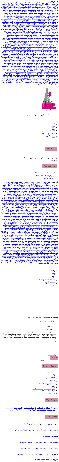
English (53, 137)
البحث (54, 357)
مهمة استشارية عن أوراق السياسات (32, 50)
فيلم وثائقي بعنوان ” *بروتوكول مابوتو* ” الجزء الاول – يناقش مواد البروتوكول (38, 442)
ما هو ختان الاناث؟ (27, 60)
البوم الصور (52, 380)
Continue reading (52, 355)
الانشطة (53, 123)
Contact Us (54, 160)
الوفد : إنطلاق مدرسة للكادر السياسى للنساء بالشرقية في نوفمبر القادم (28, 22)
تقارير (2, 407)
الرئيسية (53, 121)
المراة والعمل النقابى (50, 76)
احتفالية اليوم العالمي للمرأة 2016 (18, 57)
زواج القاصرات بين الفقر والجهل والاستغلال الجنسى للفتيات (30, 76)
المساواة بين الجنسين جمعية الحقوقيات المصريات (18, 45)
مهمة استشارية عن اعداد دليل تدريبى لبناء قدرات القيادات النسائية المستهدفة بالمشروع (30, 48)
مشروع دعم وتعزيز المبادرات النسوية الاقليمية (43, 389)
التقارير (53, 126)
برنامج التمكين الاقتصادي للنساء (21, 66)
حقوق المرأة (33, 410)
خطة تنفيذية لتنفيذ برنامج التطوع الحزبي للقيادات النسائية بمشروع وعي (37, 36)
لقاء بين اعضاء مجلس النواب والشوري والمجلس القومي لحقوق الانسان (35, 8)
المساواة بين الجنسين (49, 134)
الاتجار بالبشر (54, 408)
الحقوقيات (45, 407)
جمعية (57, 409)
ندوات (10, 409)
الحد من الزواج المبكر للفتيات (36, 66)
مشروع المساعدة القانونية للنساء (42, 82)
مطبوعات (52, 392)
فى (28, 410)
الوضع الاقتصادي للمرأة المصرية (14, 60)
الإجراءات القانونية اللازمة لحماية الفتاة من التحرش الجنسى (21, 58)
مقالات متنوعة (51, 130)
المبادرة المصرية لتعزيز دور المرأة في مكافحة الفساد (25, 78)
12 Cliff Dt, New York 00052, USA (45, 175)
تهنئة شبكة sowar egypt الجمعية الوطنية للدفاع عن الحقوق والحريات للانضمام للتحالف (36, 430)
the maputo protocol (50, 372)
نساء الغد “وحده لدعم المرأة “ (37, 64)
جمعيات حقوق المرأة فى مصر (47, 321)
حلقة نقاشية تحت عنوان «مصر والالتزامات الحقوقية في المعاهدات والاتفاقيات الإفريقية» (36, 454)
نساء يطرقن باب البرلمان (49, 66)
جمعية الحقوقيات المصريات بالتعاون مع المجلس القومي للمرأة (32, 38)
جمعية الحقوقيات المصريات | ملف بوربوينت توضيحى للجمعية (21, 61)
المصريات (18, 407)
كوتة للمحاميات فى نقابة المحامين (46, 78)
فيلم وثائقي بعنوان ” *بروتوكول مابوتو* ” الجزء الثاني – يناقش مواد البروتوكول (38, 448)
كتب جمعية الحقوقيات (20, 409)
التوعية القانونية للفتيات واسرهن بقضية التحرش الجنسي (40, 80)
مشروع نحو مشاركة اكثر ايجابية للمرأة (24, 82)
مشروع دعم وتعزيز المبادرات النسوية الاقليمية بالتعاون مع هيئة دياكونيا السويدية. (29, 2)
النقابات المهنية (8, 408)
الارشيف (53, 127)
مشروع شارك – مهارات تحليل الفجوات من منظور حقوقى (25, 44)
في (26, 409)
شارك (53, 387)
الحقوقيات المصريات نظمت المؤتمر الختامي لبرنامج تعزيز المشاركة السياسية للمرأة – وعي (29, 30)
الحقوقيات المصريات (32, 408)
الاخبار (53, 124)
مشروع (13, 409)
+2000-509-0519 (50, 176)
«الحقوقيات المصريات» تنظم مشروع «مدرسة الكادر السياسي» (24, 26)
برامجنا (53, 129)
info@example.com (49, 178)
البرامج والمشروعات (50, 136)
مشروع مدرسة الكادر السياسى (47, 133)
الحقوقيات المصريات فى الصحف (47, 132)
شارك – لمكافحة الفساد (21, 42)
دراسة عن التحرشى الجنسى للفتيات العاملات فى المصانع (39, 70)
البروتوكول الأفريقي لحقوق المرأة (12, 4)
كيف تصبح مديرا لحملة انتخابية (22, 64)
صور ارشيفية (40, 10)
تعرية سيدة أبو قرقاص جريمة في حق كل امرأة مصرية (41, 51)
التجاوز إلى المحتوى (53, 1)
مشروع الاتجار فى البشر (20, 80)
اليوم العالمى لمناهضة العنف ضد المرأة (46, 79)
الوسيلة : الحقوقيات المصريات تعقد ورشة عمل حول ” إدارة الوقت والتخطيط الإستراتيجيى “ (28, 16)
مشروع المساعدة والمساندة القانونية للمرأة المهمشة (34, 75)
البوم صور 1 (46, 10)
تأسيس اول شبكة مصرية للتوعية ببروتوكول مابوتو (18, 10)
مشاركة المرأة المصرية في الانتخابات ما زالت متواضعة (31, 73)
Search (42, 360)
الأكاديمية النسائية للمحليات (43, 57)
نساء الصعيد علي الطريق (29, 63)
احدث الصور (34, 10)
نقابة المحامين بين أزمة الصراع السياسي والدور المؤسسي (34, 69)
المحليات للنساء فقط (32, 57)
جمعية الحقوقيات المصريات (46, 410)
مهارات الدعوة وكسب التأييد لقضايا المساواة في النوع (40, 42)
